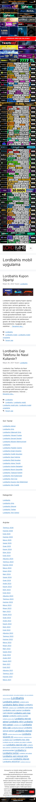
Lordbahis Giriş (8, 429)
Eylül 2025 (6, 534)
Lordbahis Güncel (17, 728)
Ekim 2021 (6, 664)
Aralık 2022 (7, 621)
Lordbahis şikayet (21, 759)
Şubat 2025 (7, 543)
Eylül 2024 (7, 556)
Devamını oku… (17, 326)
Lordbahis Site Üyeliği (11, 485)
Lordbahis (9, 332)
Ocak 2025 (7, 546)
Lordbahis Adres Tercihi (11, 463)
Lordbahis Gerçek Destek (12, 438)
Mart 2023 (7, 611)
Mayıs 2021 (7, 680)
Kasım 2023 (7, 587)
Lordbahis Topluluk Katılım (12, 473)
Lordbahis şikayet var (25, 761)
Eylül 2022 (6, 630)
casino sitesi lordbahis (8, 695)
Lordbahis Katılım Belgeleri (13, 466)
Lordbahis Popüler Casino (12, 448)
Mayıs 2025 (7, 540)
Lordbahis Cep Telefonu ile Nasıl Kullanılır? (15, 355)
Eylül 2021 (6, 667)
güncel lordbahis (7, 698)
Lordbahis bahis (24, 702)
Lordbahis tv (20, 750)
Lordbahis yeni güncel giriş (15, 756)
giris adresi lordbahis (19, 695)
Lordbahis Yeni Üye (10, 479)
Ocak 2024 (7, 580)
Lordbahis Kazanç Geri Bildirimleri (15, 482)
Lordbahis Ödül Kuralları (12, 460)
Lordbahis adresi (11, 701)
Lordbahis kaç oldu (21, 740)
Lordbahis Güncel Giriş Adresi (15, 734)
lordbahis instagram (18, 737)
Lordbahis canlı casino (12, 710)
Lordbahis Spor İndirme (11, 457)
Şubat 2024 (7, 577)
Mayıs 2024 (7, 568)
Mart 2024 (7, 574)
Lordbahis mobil (11, 335)
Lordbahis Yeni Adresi (11, 513)
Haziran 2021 (8, 677)
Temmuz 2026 (8, 528)
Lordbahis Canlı (12, 707)
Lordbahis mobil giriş (10, 405)
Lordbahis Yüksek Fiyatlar (12, 435)
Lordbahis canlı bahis (25, 708)
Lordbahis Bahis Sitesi (13, 705)
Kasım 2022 (7, 624)
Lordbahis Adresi (9, 426)
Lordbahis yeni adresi (25, 753)
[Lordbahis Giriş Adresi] (14, 248)
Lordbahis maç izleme (20, 742)
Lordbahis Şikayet (9, 506)
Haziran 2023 (8, 602)
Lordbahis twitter (11, 753)
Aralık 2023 (7, 583)
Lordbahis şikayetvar (11, 762)
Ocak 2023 (7, 618)
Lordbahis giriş (16, 721)
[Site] (18, 64)
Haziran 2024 (8, 565)
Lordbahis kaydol (27, 737)
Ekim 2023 (7, 590)
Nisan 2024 (7, 571)
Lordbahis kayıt (8, 740)
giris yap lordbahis (28, 695)
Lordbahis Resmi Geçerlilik (12, 469)
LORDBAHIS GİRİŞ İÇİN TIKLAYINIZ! (18, 38)
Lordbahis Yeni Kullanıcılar (12, 476)
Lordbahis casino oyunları (18, 716)
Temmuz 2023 (8, 599)
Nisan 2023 (7, 608)
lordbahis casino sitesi (8, 719)
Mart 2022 (7, 649)
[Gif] (18, 104)
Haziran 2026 (8, 531)
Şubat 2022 (7, 652)
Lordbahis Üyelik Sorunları (12, 454)
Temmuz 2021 (8, 673)
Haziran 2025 (8, 537)
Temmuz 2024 (8, 562)
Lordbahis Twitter (9, 509)
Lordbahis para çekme (17, 747)
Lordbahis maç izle (8, 742)
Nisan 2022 (7, 646)
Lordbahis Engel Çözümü (12, 451)
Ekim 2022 (7, 627)
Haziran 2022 (8, 639)
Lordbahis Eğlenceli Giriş (12, 432)
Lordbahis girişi (17, 725)
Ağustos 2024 (8, 559)
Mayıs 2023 (7, 605)
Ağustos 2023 (8, 596)
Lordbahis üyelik (8, 759)
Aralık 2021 (7, 658)
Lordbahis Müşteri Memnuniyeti (14, 442)
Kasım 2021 (7, 661)
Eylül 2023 (7, 593)
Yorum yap (9, 340)
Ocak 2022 (7, 655)
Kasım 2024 (7, 549)
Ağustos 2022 (8, 633)
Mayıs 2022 (7, 642)
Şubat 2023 (7, 615)
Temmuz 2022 (8, 636)
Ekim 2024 (7, 552)
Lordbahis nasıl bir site (16, 745)
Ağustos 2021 (8, 670)
